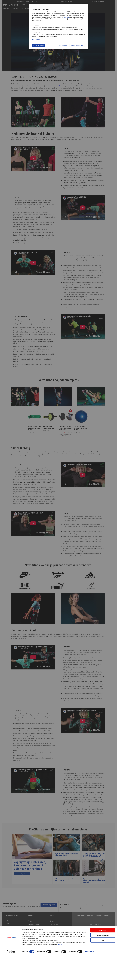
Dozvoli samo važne (63, 45)
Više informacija (36, 39)
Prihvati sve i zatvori (38, 45)
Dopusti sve (102, 930)
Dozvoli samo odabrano (77, 45)
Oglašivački (37, 32)
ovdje (60, 944)
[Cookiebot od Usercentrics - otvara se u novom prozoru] (11, 951)
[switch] (48, 951)
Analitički (36, 26)
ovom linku (66, 17)
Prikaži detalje (89, 951)
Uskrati (103, 940)
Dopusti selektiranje (103, 935)
